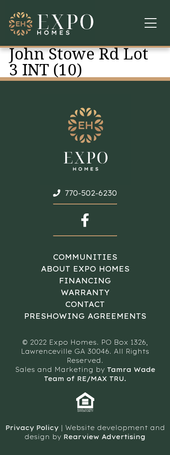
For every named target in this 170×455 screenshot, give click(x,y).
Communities (85, 257)
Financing (85, 280)
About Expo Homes (85, 268)
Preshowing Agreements (85, 316)
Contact (85, 304)
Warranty (85, 292)
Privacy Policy (31, 428)
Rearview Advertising (104, 437)
